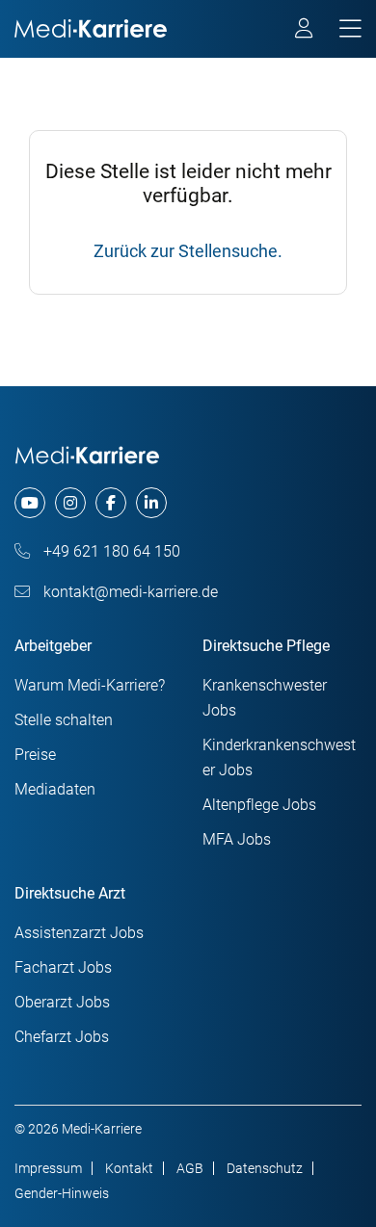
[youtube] (29, 502)
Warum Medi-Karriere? (89, 685)
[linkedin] (151, 502)
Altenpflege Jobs (259, 805)
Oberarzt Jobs (62, 1002)
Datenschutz (265, 1168)
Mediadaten (54, 789)
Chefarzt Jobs (61, 1037)
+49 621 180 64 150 (110, 551)
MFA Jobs (236, 839)
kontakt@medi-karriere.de (129, 592)
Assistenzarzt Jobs (79, 933)
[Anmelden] (305, 31)
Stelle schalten (63, 720)
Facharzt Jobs (63, 967)
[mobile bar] (350, 29)
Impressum (48, 1168)
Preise (35, 754)
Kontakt (129, 1168)
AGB (189, 1168)
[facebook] (110, 502)
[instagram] (70, 502)
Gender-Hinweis (61, 1193)
